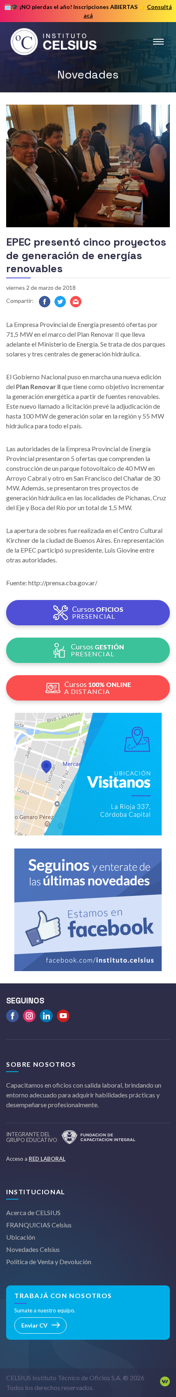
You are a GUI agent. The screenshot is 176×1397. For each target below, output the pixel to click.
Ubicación (20, 1237)
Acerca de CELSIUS (33, 1212)
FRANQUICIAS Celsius (39, 1225)
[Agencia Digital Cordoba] (163, 1383)
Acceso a (35, 1158)
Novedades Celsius (33, 1249)
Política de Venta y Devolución (48, 1261)
